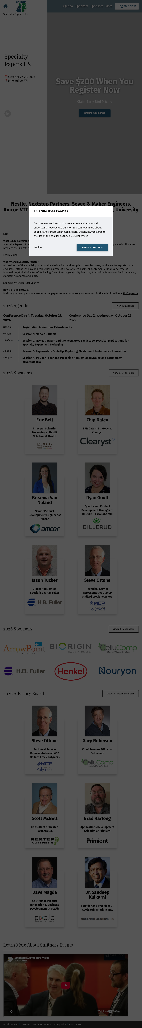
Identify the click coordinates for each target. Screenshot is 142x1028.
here (74, 231)
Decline (38, 247)
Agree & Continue (92, 247)
